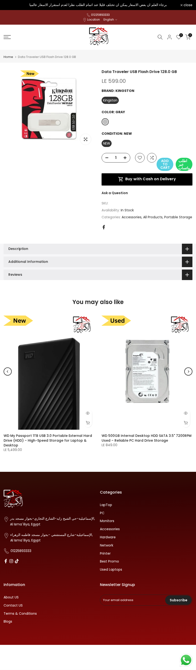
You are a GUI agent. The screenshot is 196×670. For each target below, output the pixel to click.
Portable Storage (178, 217)
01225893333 (100, 15)
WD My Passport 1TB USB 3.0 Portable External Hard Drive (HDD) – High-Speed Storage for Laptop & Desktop (48, 440)
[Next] (188, 371)
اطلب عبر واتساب (184, 164)
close (11, 5)
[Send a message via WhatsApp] (186, 660)
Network (106, 545)
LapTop (106, 505)
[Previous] (8, 371)
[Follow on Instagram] (11, 561)
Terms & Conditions (20, 613)
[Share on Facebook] (104, 227)
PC (102, 513)
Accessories (132, 217)
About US (11, 597)
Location (93, 19)
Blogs (8, 621)
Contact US (13, 605)
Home (8, 56)
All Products (153, 217)
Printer (105, 553)
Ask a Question (115, 193)
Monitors (107, 521)
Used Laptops (111, 569)
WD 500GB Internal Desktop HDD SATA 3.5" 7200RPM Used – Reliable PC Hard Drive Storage (146, 438)
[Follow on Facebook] (6, 561)
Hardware (108, 537)
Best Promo (109, 561)
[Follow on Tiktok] (17, 561)
